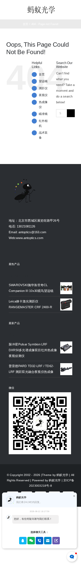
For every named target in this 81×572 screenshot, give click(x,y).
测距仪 (43, 88)
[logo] (41, 6)
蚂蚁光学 (62, 475)
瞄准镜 (43, 113)
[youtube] (33, 251)
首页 (42, 74)
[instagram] (25, 251)
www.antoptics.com (29, 238)
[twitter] (18, 251)
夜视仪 (43, 95)
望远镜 (43, 81)
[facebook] (10, 251)
